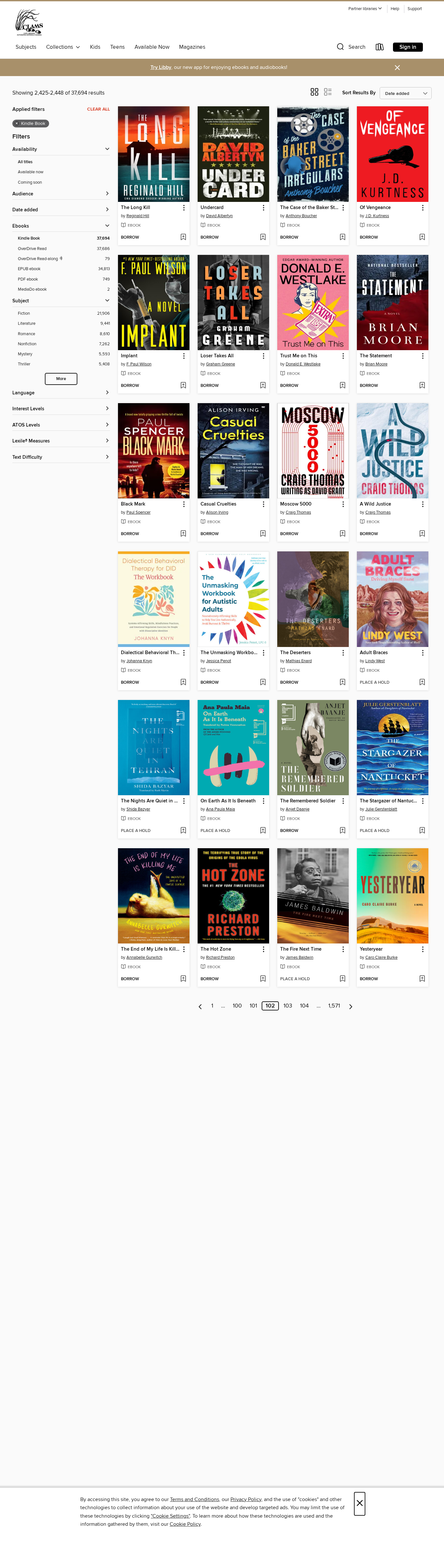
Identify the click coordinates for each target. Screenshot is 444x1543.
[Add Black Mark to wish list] (183, 534)
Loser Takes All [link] (217, 356)
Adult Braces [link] (374, 653)
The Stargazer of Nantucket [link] (389, 801)
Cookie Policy (185, 1524)
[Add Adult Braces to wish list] (422, 683)
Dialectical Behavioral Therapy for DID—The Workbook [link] (150, 653)
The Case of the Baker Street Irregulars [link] (310, 208)
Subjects (26, 47)
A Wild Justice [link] (375, 504)
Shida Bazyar (138, 809)
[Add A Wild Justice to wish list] (422, 534)
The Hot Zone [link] (216, 949)
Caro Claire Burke (381, 957)
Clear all (98, 109)
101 (253, 1005)
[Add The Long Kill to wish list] (183, 237)
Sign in (407, 47)
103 (287, 1005)
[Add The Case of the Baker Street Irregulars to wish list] (342, 237)
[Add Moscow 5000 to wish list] (342, 534)
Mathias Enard (299, 661)
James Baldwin (299, 957)
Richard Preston (220, 957)
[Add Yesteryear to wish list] (422, 979)
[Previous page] (200, 1006)
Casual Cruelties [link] (218, 504)
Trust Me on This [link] (298, 356)
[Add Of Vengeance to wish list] (422, 237)
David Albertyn (219, 215)
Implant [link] (129, 356)
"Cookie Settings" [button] (170, 1516)
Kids (95, 47)
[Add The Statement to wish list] (422, 386)
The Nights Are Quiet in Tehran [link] (150, 801)
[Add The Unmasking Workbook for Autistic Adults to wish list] (263, 683)
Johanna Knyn (139, 661)
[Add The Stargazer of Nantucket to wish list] (422, 831)
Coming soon (30, 182)
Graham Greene (220, 364)
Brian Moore (376, 364)
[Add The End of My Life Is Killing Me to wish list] (183, 979)
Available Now (152, 47)
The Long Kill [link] (135, 208)
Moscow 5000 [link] (295, 504)
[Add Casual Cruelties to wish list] (263, 534)
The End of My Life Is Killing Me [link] (150, 949)
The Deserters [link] (295, 653)
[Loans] (380, 48)
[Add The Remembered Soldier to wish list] (342, 831)
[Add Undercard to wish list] (263, 237)
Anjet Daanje (297, 809)
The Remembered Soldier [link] (307, 801)
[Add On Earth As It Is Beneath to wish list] (263, 831)
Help (395, 9)
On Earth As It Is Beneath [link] (228, 801)
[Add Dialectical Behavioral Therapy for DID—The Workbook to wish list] (183, 683)
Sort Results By (359, 93)
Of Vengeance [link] (375, 208)
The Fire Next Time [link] (300, 949)
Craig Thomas (298, 512)
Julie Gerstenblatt (381, 809)
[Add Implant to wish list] (183, 386)
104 (304, 1005)
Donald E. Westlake (303, 364)
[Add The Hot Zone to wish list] (263, 979)
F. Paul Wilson (138, 364)
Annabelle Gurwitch (144, 957)
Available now (31, 172)
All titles (25, 162)
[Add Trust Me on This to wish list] (342, 386)
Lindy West (375, 661)
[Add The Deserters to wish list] (342, 683)
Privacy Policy (245, 1499)
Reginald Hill (137, 215)
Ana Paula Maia (220, 809)
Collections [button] (61, 47)
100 (237, 1005)
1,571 (334, 1005)
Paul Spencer (138, 512)
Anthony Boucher (301, 215)
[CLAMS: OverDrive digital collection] (29, 22)
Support (415, 9)
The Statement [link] (376, 356)
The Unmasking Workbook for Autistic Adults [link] (230, 653)
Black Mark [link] (133, 504)
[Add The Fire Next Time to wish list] (342, 979)
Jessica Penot (218, 661)
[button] (365, 9)
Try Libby (160, 67)
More (61, 379)
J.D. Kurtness (377, 215)
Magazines (192, 47)
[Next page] (351, 1006)
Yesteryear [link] (371, 949)
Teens (117, 47)
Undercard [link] (212, 208)
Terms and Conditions (194, 1499)
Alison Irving (217, 512)
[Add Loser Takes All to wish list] (263, 386)
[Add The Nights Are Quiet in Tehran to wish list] (183, 831)
